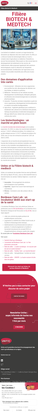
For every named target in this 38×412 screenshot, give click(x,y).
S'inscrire (19, 327)
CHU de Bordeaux (18, 208)
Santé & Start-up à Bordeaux (13, 240)
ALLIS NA (28, 211)
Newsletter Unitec (18, 313)
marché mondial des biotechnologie (14, 127)
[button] (35, 3)
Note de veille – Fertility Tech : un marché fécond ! (19, 251)
